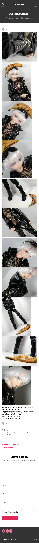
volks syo (23, 435)
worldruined (19, 4)
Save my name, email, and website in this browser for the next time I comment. (20, 511)
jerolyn (6, 430)
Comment (5, 468)
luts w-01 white (27, 433)
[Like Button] (3, 29)
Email (3, 494)
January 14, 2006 (14, 18)
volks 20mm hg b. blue (12, 435)
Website (4, 502)
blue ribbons (18, 433)
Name (4, 485)
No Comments (28, 18)
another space (9, 433)
